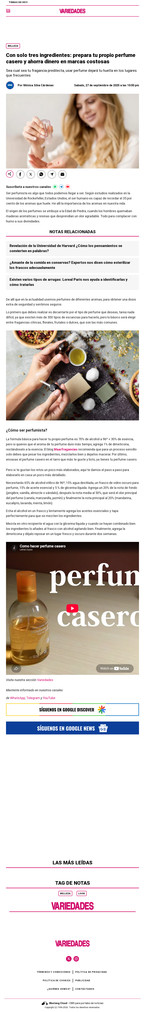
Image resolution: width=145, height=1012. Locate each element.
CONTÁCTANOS (84, 989)
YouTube (49, 698)
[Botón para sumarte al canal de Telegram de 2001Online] (61, 186)
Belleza (13, 46)
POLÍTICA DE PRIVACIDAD (91, 972)
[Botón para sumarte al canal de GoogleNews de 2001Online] (72, 728)
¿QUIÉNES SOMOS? (58, 989)
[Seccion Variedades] (72, 909)
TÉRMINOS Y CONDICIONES (53, 972)
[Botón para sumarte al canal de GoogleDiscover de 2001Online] (72, 709)
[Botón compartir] (9, 174)
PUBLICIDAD (82, 980)
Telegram (33, 698)
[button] (20, 174)
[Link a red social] (69, 959)
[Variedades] (72, 11)
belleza (65, 893)
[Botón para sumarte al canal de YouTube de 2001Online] (67, 186)
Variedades (45, 680)
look (81, 893)
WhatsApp (17, 698)
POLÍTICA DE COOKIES (56, 980)
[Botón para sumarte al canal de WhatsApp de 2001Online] (55, 186)
